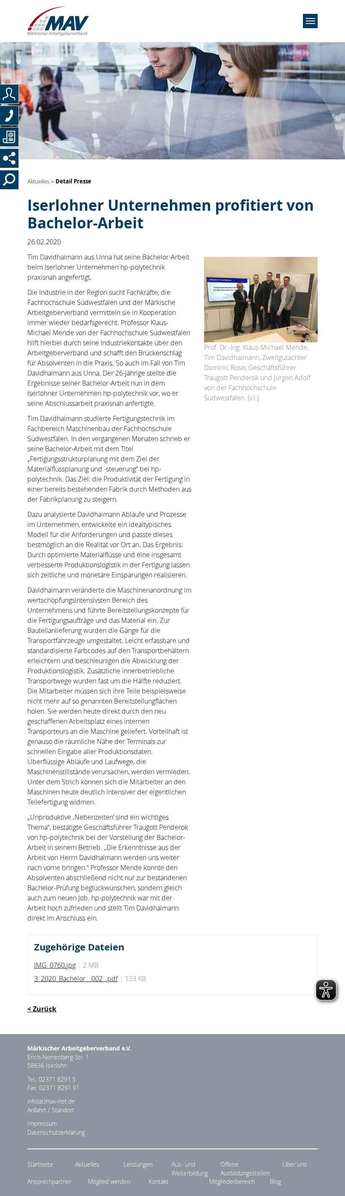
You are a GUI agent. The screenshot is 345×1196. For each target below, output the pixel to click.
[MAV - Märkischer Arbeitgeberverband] (58, 21)
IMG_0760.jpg (55, 965)
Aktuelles (38, 181)
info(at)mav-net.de (51, 1101)
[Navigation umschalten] (310, 21)
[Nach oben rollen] (328, 1180)
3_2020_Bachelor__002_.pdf (76, 978)
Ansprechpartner (49, 1181)
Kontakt (159, 1181)
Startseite (40, 1164)
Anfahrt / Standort (50, 1110)
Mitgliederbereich (232, 1181)
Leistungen (138, 1164)
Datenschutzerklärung (56, 1132)
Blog (275, 1181)
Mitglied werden (109, 1181)
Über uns (294, 1164)
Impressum (42, 1123)
